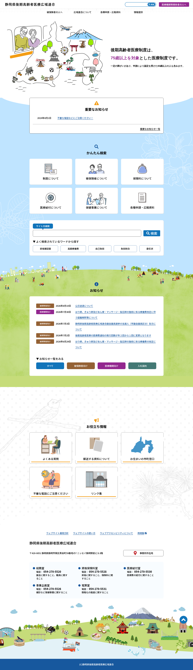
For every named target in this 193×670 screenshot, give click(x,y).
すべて (50, 365)
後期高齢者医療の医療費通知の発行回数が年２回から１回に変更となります (113, 335)
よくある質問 (51, 459)
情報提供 (138, 12)
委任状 (149, 248)
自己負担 (99, 248)
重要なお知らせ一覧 (150, 128)
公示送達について (84, 305)
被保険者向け (81, 365)
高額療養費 (73, 248)
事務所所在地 (146, 553)
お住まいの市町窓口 (142, 459)
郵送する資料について (96, 459)
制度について (51, 178)
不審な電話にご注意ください (50, 493)
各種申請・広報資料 (110, 12)
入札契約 (142, 365)
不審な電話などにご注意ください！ (75, 118)
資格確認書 (45, 248)
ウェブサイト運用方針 (57, 533)
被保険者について (96, 178)
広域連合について (82, 12)
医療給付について (50, 207)
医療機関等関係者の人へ (174, 4)
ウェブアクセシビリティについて (116, 533)
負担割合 (125, 248)
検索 (152, 4)
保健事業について (96, 207)
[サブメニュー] (67, 12)
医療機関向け (111, 365)
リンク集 (96, 493)
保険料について (142, 178)
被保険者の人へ (54, 12)
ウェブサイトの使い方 (84, 533)
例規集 (140, 533)
